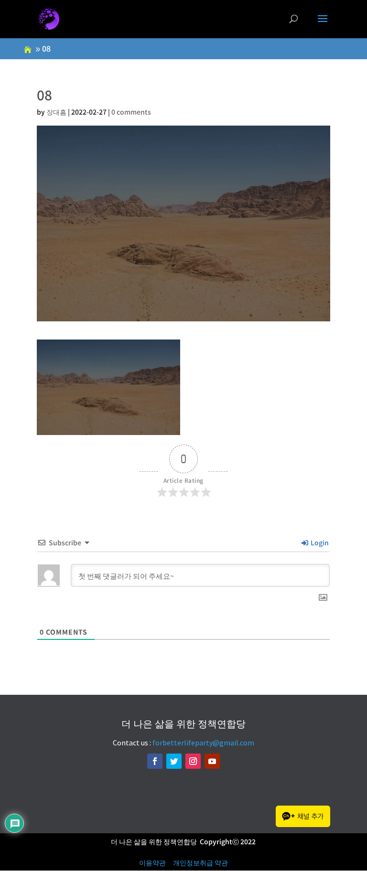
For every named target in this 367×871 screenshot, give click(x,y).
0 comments (131, 112)
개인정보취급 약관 (200, 862)
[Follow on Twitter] (174, 761)
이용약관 (152, 862)
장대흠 (56, 112)
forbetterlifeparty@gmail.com (203, 742)
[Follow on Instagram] (193, 761)
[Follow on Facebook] (154, 761)
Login (319, 542)
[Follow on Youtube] (212, 761)
